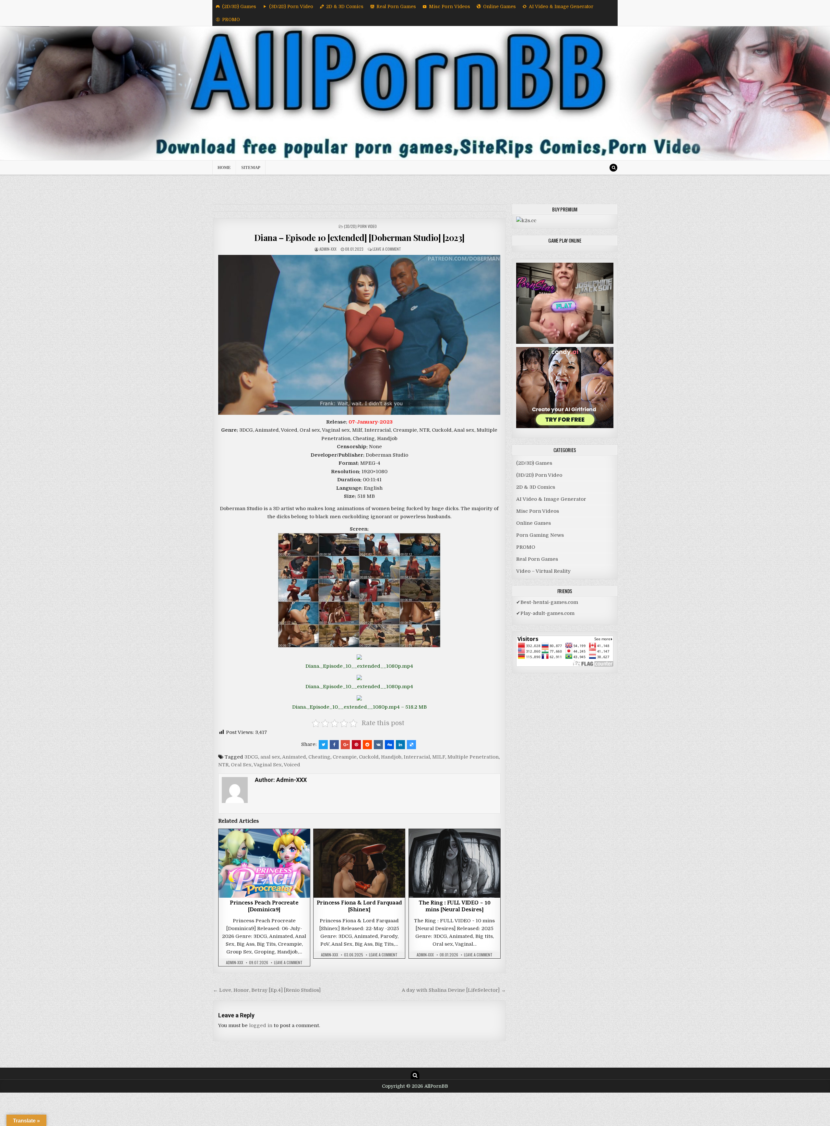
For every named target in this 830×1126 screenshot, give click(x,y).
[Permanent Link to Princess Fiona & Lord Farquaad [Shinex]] (359, 863)
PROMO (231, 19)
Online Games (499, 6)
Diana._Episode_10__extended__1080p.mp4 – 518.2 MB (359, 707)
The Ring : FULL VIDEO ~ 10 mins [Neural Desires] (454, 907)
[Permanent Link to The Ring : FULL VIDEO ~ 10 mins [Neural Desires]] (454, 863)
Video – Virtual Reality (543, 571)
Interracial (417, 757)
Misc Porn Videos (449, 6)
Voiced (292, 765)
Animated (294, 757)
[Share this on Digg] (389, 744)
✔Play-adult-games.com (545, 613)
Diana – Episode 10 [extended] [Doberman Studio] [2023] (359, 237)
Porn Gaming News (540, 535)
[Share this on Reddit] (367, 744)
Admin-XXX (328, 249)
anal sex (270, 757)
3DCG (251, 757)
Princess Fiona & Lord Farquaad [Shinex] (359, 907)
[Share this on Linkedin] (400, 744)
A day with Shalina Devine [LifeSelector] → (454, 990)
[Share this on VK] (378, 744)
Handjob (391, 757)
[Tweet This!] (323, 744)
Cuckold (369, 757)
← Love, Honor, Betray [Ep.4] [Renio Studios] (267, 990)
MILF (438, 757)
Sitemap (250, 167)
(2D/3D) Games (239, 6)
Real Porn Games (396, 6)
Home (224, 167)
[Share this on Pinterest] (356, 744)
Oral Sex (241, 765)
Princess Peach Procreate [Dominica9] (264, 907)
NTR (223, 765)
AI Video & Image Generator (561, 6)
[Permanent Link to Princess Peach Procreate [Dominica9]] (264, 863)
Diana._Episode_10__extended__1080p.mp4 (359, 666)
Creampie (345, 757)
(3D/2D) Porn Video (291, 6)
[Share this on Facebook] (334, 744)
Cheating (319, 757)
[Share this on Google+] (345, 744)
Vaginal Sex (268, 765)
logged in (260, 1025)
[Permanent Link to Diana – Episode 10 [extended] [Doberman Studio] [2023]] (359, 335)
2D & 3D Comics (344, 6)
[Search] (613, 168)
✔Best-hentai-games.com (547, 602)
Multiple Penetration (473, 757)
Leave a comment (387, 249)
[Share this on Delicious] (411, 744)
